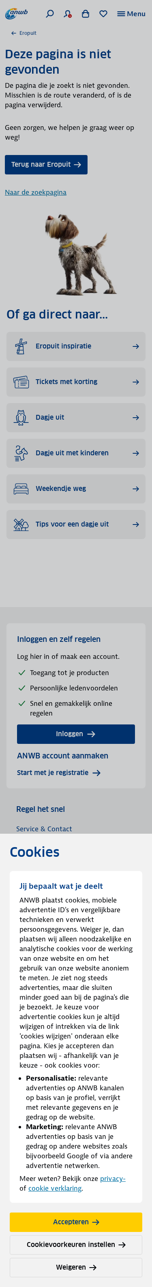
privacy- (113, 1178)
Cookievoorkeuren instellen (71, 1244)
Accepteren (71, 1222)
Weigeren (71, 1267)
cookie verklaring (54, 1188)
